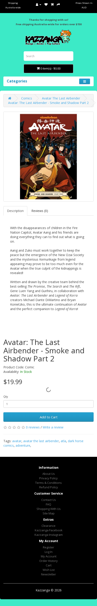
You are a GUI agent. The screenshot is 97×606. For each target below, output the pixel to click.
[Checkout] (58, 4)
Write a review (53, 427)
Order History (48, 561)
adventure (23, 445)
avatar (16, 441)
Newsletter (48, 574)
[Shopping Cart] (52, 4)
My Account (48, 556)
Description (15, 211)
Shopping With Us (49, 509)
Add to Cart (49, 417)
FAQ (48, 504)
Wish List (49, 570)
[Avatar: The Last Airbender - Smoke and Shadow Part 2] (48, 157)
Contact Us (48, 500)
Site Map (49, 513)
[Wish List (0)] (46, 4)
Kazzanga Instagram (49, 535)
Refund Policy (48, 487)
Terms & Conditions (48, 483)
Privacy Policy (48, 478)
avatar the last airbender (41, 441)
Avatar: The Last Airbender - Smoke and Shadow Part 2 (48, 103)
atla (63, 441)
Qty (5, 397)
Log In (49, 552)
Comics (26, 98)
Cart (48, 565)
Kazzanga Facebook (48, 530)
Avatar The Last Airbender (61, 98)
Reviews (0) (39, 211)
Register (48, 547)
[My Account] (38, 4)
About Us (48, 474)
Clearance (48, 526)
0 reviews (33, 427)
